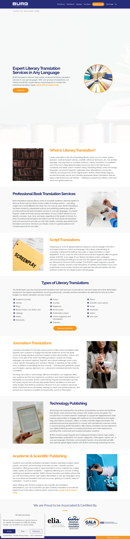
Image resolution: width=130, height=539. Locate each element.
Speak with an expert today (47, 85)
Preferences (36, 531)
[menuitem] (61, 4)
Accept (9, 531)
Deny (22, 531)
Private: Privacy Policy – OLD (23, 535)
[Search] (115, 4)
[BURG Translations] (20, 4)
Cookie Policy (7, 535)
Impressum (38, 535)
